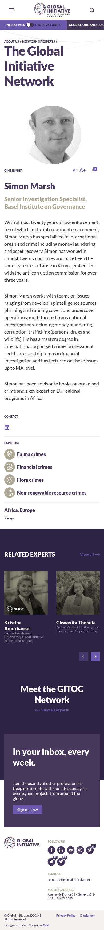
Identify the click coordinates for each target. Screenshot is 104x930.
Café (46, 925)
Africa (11, 510)
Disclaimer (87, 915)
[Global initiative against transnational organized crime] (52, 10)
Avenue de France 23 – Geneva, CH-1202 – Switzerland (71, 896)
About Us (11, 41)
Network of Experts (38, 41)
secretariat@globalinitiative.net (69, 879)
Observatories (48, 24)
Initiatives (15, 24)
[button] (11, 10)
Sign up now (27, 809)
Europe (27, 510)
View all (87, 554)
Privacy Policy (65, 915)
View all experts (55, 710)
